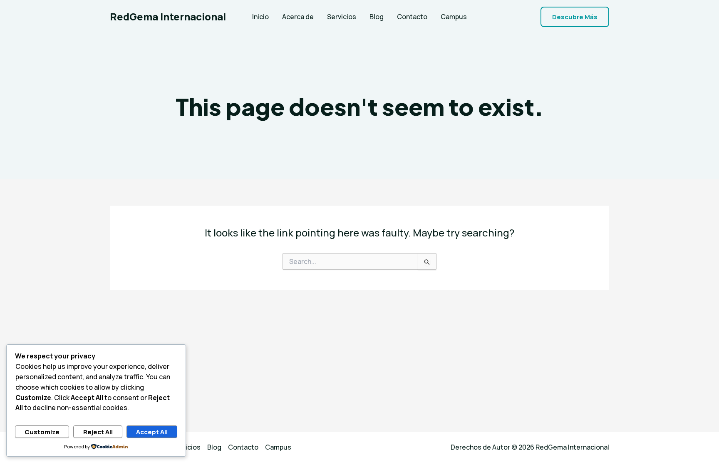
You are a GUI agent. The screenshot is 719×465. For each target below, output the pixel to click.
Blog (376, 16)
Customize (42, 432)
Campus (454, 16)
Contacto (412, 16)
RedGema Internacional (168, 16)
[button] (574, 17)
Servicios (341, 16)
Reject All (98, 432)
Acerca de (298, 16)
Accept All (152, 432)
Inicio (260, 16)
